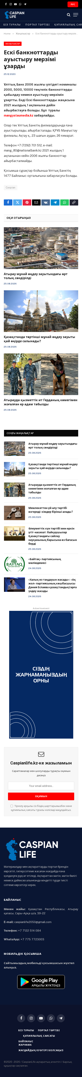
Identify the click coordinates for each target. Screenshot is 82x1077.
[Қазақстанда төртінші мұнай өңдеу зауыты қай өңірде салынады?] (41, 311)
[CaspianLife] (27, 15)
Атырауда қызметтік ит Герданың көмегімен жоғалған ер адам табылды (52, 488)
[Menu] (75, 14)
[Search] (68, 14)
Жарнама (25, 1045)
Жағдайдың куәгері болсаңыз (41, 1050)
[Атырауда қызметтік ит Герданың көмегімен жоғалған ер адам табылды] (41, 374)
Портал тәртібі (37, 24)
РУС (73, 4)
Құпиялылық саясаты (39, 1036)
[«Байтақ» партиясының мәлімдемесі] (14, 564)
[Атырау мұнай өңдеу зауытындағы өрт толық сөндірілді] (41, 248)
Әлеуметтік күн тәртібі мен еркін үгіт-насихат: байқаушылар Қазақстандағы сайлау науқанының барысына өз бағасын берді (52, 536)
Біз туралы (12, 24)
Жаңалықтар (12, 44)
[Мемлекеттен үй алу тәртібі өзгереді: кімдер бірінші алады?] (14, 513)
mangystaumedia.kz (18, 115)
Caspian (10, 187)
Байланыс (25, 1041)
